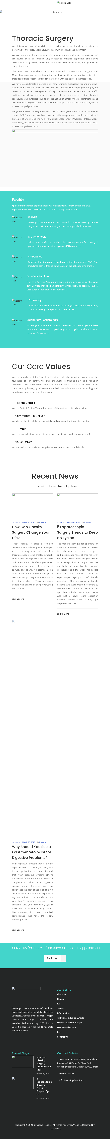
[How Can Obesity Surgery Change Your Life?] (32, 504)
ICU (58, 1003)
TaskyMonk (55, 1128)
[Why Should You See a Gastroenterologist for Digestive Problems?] (32, 727)
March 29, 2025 (28, 522)
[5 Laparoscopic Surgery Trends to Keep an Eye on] (77, 504)
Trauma (60, 1008)
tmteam (42, 522)
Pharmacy (61, 999)
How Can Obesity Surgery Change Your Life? (31, 532)
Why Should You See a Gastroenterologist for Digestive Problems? (31, 852)
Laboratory (16, 522)
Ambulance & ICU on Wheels (70, 1017)
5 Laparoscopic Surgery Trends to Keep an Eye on (77, 532)
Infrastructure (63, 1013)
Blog (59, 1032)
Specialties (50, 23)
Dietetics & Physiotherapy (69, 1022)
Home (38, 23)
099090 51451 (66, 1073)
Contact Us (62, 1036)
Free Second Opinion (66, 1027)
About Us (61, 994)
